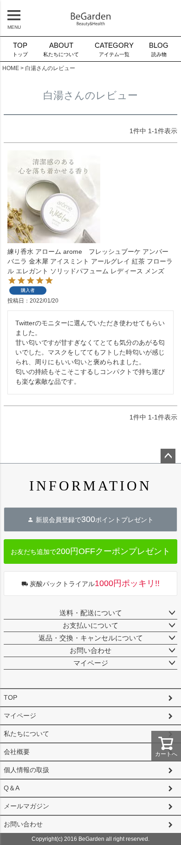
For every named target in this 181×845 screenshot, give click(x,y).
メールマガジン (26, 806)
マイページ (90, 663)
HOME (10, 68)
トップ (20, 49)
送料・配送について (90, 613)
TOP (10, 697)
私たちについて (61, 49)
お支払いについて (90, 625)
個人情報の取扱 (26, 770)
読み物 (158, 49)
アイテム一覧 (114, 49)
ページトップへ (168, 456)
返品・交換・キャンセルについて (91, 638)
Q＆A (11, 788)
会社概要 (17, 751)
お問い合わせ (90, 650)
